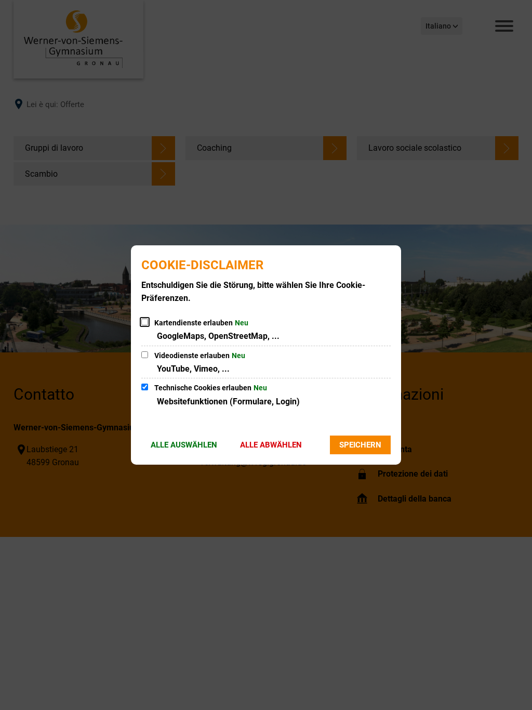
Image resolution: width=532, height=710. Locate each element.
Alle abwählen (271, 445)
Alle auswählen (184, 445)
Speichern (360, 445)
